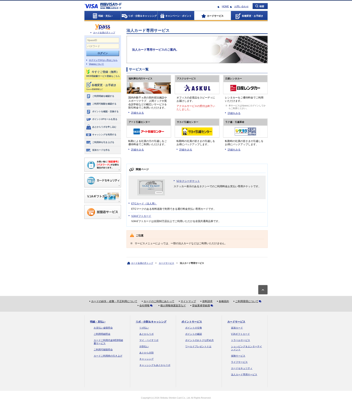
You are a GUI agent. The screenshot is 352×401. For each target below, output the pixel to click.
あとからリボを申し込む (104, 127)
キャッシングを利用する (104, 134)
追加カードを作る (101, 150)
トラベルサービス (240, 340)
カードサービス (166, 263)
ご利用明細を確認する (103, 96)
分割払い (144, 346)
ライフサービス (239, 362)
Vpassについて (96, 64)
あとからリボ (146, 334)
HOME (225, 6)
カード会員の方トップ (104, 32)
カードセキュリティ (241, 368)
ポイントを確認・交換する (105, 111)
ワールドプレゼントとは (198, 346)
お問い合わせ (241, 6)
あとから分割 (146, 352)
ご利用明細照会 (102, 334)
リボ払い (144, 327)
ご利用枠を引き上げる (103, 142)
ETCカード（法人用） (144, 203)
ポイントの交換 (193, 327)
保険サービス (238, 355)
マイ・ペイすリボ (148, 340)
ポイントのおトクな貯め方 (199, 340)
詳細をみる (137, 112)
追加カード (237, 327)
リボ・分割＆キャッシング (151, 321)
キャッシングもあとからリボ (154, 365)
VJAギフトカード (141, 216)
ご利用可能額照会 (103, 349)
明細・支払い (97, 321)
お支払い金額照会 (103, 327)
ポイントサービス (192, 321)
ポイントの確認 (193, 334)
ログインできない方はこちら (103, 60)
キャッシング (146, 359)
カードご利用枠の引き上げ (108, 355)
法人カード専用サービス (244, 374)
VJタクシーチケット (188, 181)
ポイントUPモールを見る (104, 119)
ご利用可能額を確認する (104, 103)
